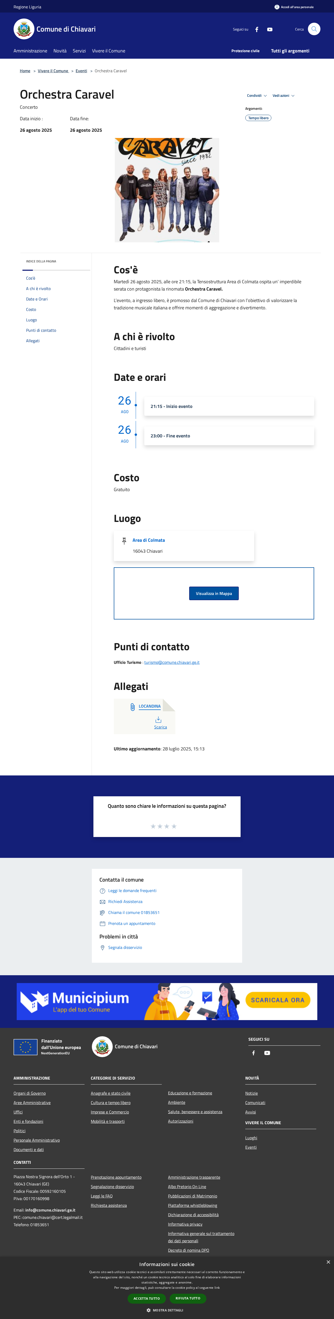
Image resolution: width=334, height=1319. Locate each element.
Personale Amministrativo (37, 1140)
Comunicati (255, 1102)
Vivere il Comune (53, 71)
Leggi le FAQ (102, 1196)
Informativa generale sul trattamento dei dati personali (201, 1237)
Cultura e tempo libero (110, 1102)
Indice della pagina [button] (41, 261)
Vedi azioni (281, 95)
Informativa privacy (185, 1224)
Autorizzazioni (180, 1121)
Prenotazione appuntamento (116, 1177)
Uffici (18, 1112)
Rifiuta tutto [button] (188, 1298)
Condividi (254, 95)
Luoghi (251, 1138)
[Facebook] (254, 28)
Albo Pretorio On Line (187, 1186)
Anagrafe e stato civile (110, 1093)
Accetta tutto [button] (147, 1298)
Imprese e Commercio (110, 1112)
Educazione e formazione (190, 1093)
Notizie (251, 1093)
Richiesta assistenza (109, 1205)
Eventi (81, 71)
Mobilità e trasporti (108, 1121)
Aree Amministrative (32, 1102)
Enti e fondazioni (28, 1121)
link (217, 1287)
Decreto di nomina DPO (188, 1250)
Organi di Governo (30, 1093)
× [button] (328, 1262)
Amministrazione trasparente (194, 1177)
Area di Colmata (149, 540)
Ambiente (176, 1102)
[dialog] (167, 1288)
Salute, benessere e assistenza (195, 1112)
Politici (20, 1131)
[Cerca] (314, 29)
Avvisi (250, 1112)
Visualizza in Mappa (214, 593)
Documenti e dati (29, 1149)
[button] (167, 1310)
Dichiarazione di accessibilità (193, 1215)
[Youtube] (268, 28)
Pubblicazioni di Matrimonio (192, 1196)
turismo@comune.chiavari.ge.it (172, 662)
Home (25, 71)
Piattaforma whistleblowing (192, 1205)
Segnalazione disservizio (112, 1186)
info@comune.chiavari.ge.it (50, 1210)
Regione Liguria (27, 7)
